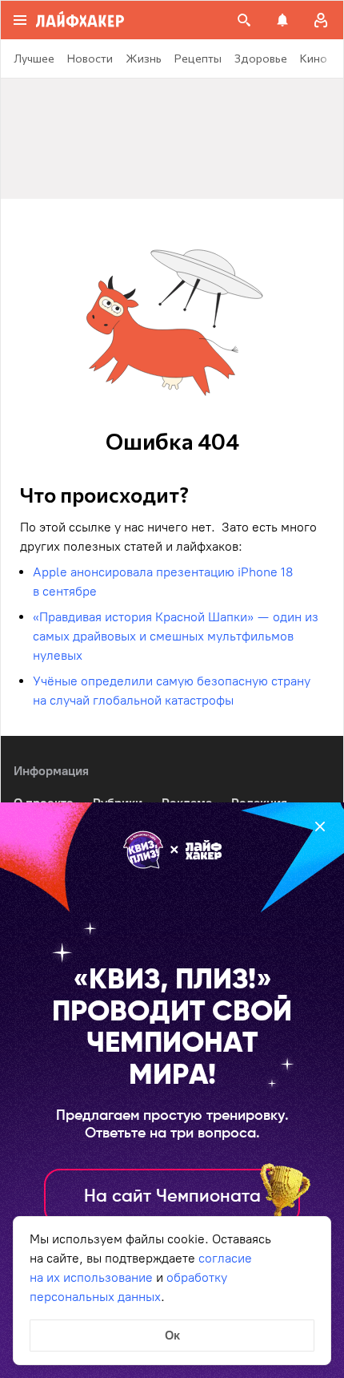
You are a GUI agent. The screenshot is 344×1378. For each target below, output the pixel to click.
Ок (172, 1335)
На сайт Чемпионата (172, 1197)
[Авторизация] (321, 20)
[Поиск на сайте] (244, 20)
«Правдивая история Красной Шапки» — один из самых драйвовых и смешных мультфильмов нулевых (175, 636)
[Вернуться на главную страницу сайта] (80, 20)
